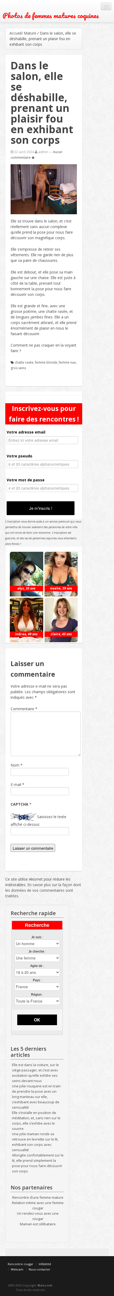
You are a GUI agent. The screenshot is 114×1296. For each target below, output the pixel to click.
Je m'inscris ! (40, 508)
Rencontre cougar (20, 1264)
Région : (37, 994)
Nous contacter (39, 1269)
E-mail (16, 784)
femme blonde (46, 362)
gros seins (18, 368)
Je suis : (37, 937)
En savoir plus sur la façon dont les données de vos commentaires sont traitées (43, 890)
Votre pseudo (19, 455)
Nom (15, 765)
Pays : (37, 980)
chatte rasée (24, 362)
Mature (30, 33)
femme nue (67, 362)
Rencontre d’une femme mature (37, 1197)
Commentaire (24, 708)
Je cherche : (37, 951)
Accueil (15, 33)
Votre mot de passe (26, 479)
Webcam (17, 1269)
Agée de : (37, 966)
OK (37, 1020)
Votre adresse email (26, 432)
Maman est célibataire (38, 1224)
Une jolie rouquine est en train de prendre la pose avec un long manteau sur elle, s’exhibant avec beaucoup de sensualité (36, 1097)
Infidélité (45, 1264)
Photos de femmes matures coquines (51, 15)
